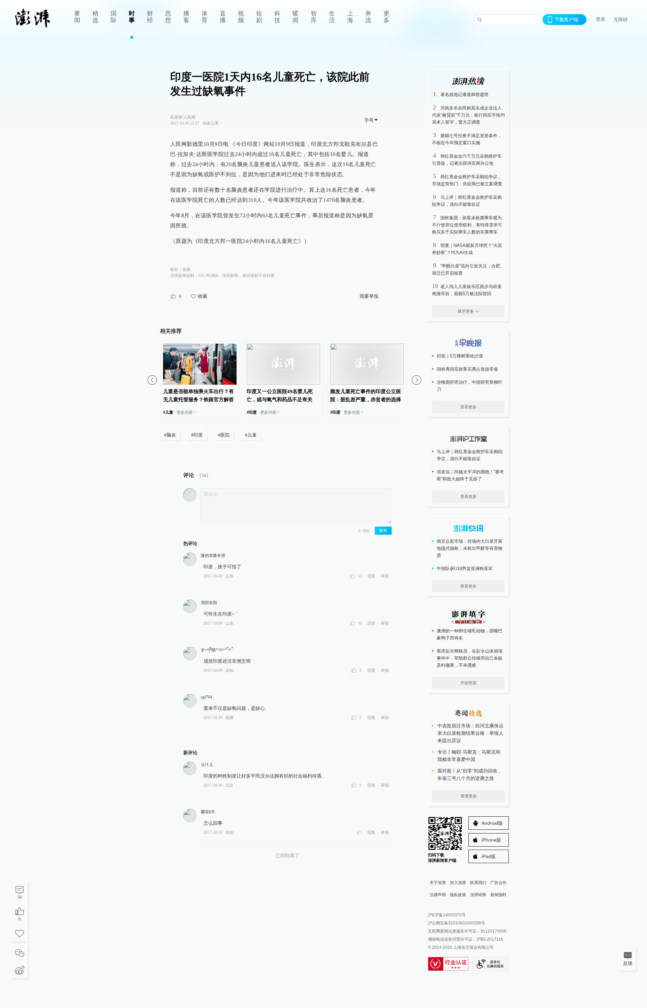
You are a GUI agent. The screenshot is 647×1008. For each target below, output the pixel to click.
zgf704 (206, 697)
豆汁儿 (207, 764)
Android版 (492, 823)
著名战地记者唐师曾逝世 (464, 94)
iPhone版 (491, 840)
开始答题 (468, 683)
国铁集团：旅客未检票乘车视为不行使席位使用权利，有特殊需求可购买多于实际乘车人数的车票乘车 (467, 224)
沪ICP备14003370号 (447, 915)
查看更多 (468, 407)
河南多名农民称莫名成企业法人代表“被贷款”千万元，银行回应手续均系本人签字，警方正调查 (468, 115)
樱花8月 (208, 812)
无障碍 (621, 19)
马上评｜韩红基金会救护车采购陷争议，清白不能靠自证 (469, 455)
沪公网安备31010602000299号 (456, 923)
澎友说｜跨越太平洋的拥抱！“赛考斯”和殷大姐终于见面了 (470, 475)
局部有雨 (209, 602)
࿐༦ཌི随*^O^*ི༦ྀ (216, 650)
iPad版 (489, 856)
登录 (600, 19)
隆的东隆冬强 (213, 555)
